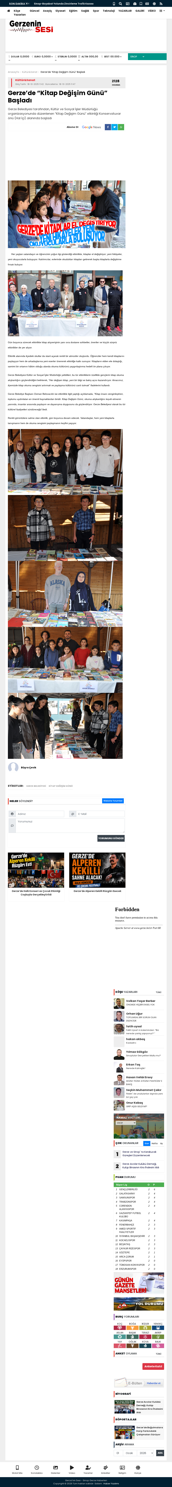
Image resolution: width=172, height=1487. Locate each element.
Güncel (34, 11)
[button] (162, 11)
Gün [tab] (147, 1143)
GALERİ (139, 11)
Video (72, 1473)
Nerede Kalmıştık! (135, 1068)
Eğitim (73, 11)
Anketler (105, 1473)
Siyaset (60, 11)
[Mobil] (114, 3)
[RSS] (161, 3)
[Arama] (120, 3)
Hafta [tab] (155, 1143)
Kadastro (131, 1042)
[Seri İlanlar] (141, 3)
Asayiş (47, 11)
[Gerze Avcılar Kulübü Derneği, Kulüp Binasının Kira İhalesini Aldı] (125, 1406)
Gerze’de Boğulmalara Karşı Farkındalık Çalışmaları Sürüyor (149, 1431)
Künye (138, 1473)
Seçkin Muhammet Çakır (143, 1090)
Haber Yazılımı (111, 1483)
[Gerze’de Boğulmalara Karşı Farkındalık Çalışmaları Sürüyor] (125, 1432)
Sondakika (36, 1473)
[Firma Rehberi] (135, 3)
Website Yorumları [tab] (112, 800)
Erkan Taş (133, 1064)
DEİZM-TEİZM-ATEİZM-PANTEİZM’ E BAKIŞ (144, 1082)
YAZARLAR (125, 11)
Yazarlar (88, 1473)
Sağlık (85, 11)
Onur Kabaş (134, 1103)
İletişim (122, 1473)
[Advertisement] (66, 156)
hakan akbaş (135, 1039)
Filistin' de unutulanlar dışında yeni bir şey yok (144, 1095)
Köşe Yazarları (20, 12)
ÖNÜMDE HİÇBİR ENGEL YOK (140, 1004)
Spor (96, 11)
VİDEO (152, 11)
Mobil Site (17, 1473)
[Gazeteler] (147, 3)
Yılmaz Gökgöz (137, 1052)
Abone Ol (72, 127)
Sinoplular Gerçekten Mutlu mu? (143, 1055)
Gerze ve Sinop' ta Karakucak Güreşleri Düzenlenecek (136, 1154)
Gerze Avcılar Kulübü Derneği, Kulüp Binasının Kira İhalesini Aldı (137, 1166)
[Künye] (154, 3)
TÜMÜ (158, 992)
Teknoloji (109, 11)
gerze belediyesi (36, 786)
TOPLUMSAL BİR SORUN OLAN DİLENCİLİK (141, 1019)
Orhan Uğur (134, 1014)
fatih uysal (134, 1026)
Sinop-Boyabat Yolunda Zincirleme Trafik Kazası (64, 3)
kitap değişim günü (61, 786)
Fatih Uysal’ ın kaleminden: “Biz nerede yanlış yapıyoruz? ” (142, 1031)
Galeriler (55, 1473)
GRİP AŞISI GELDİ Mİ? (136, 1106)
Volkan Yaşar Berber (140, 1001)
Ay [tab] (161, 1143)
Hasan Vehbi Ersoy (139, 1077)
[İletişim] (127, 3)
